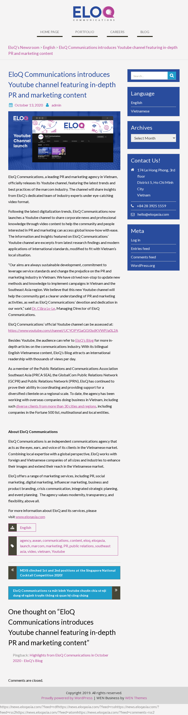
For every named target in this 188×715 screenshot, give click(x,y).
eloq (86, 540)
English (25, 527)
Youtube (58, 551)
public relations (81, 546)
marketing (54, 546)
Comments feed (143, 257)
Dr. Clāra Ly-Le (43, 308)
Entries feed (140, 248)
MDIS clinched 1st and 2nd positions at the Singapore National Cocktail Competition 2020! (68, 572)
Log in (135, 240)
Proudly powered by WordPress (67, 697)
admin (56, 105)
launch (25, 546)
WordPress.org (143, 265)
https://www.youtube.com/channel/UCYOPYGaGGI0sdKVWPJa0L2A (63, 330)
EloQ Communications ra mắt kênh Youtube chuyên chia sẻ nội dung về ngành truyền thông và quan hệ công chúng (59, 593)
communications (56, 540)
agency (25, 540)
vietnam (44, 551)
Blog (145, 32)
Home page (49, 32)
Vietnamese (140, 111)
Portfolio (84, 32)
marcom (37, 546)
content (76, 540)
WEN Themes (136, 697)
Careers (117, 32)
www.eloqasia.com (30, 516)
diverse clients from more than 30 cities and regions (56, 406)
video (32, 551)
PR (66, 546)
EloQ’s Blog (84, 340)
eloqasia (98, 540)
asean (36, 540)
